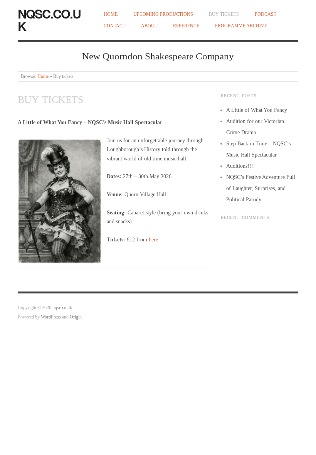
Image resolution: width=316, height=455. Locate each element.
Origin (76, 317)
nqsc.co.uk (49, 20)
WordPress (51, 317)
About (149, 26)
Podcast (265, 14)
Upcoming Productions (163, 14)
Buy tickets (224, 14)
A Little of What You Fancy (256, 110)
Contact (114, 26)
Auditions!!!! (240, 166)
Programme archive (241, 26)
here (153, 240)
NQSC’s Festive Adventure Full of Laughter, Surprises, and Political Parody (260, 188)
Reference (186, 26)
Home (111, 14)
